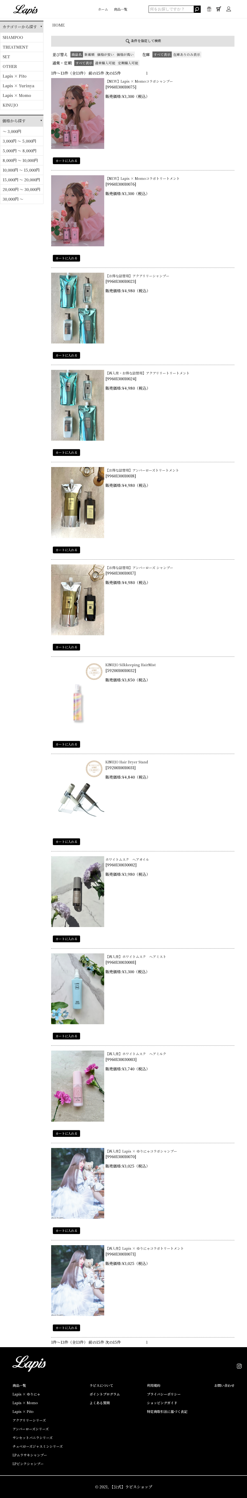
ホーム (103, 9)
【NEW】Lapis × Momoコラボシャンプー (139, 81)
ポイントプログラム (104, 1394)
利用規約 (153, 1385)
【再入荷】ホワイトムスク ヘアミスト (135, 956)
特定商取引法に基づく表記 (167, 1411)
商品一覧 (120, 9)
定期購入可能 (128, 62)
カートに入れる (66, 160)
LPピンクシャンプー (28, 1463)
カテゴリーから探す (19, 26)
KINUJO (10, 105)
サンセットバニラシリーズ (33, 1437)
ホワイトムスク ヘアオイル (127, 859)
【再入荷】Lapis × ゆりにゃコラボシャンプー (141, 1151)
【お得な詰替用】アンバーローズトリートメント (142, 470)
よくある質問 (99, 1402)
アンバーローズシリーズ (31, 1428)
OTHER (10, 66)
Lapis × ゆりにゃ (26, 1394)
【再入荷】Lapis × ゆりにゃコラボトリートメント (144, 1248)
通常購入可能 (105, 62)
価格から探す (14, 121)
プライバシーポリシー (164, 1394)
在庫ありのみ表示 (186, 54)
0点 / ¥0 (219, 13)
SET (6, 56)
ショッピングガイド (162, 1402)
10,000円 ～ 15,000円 (21, 170)
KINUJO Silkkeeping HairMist (130, 664)
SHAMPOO (13, 37)
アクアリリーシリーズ (29, 1420)
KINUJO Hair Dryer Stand (126, 762)
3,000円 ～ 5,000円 (19, 141)
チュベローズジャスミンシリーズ (38, 1446)
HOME (58, 25)
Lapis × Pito (15, 76)
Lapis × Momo (17, 95)
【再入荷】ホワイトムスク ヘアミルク (135, 1053)
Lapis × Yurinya (18, 85)
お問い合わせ (224, 1385)
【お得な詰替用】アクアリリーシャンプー (137, 275)
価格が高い (125, 54)
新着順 (89, 54)
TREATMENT (15, 47)
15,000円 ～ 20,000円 (21, 180)
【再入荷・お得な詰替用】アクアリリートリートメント (147, 373)
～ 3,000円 (12, 131)
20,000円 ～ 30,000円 (21, 189)
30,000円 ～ (13, 199)
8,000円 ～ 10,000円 (20, 160)
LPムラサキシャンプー (30, 1455)
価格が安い (105, 54)
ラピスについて (101, 1385)
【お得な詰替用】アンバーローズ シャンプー (139, 567)
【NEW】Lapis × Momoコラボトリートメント (142, 178)
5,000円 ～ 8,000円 (19, 150)
